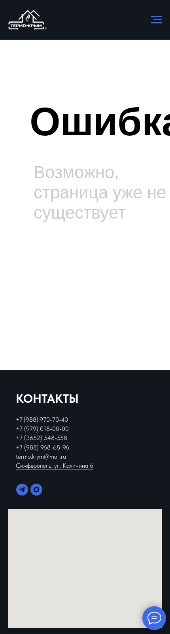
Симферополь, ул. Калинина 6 (54, 465)
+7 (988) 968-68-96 (42, 447)
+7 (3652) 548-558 (41, 438)
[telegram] (22, 490)
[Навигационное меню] (156, 20)
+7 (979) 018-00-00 (42, 428)
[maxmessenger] (36, 490)
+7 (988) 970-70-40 (42, 419)
